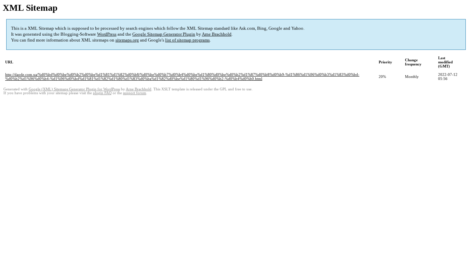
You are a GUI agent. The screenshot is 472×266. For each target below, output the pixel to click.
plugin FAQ (102, 93)
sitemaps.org (127, 40)
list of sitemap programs (187, 40)
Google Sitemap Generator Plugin (163, 34)
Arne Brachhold (217, 34)
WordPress (106, 34)
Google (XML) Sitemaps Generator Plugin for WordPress (74, 89)
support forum (134, 93)
